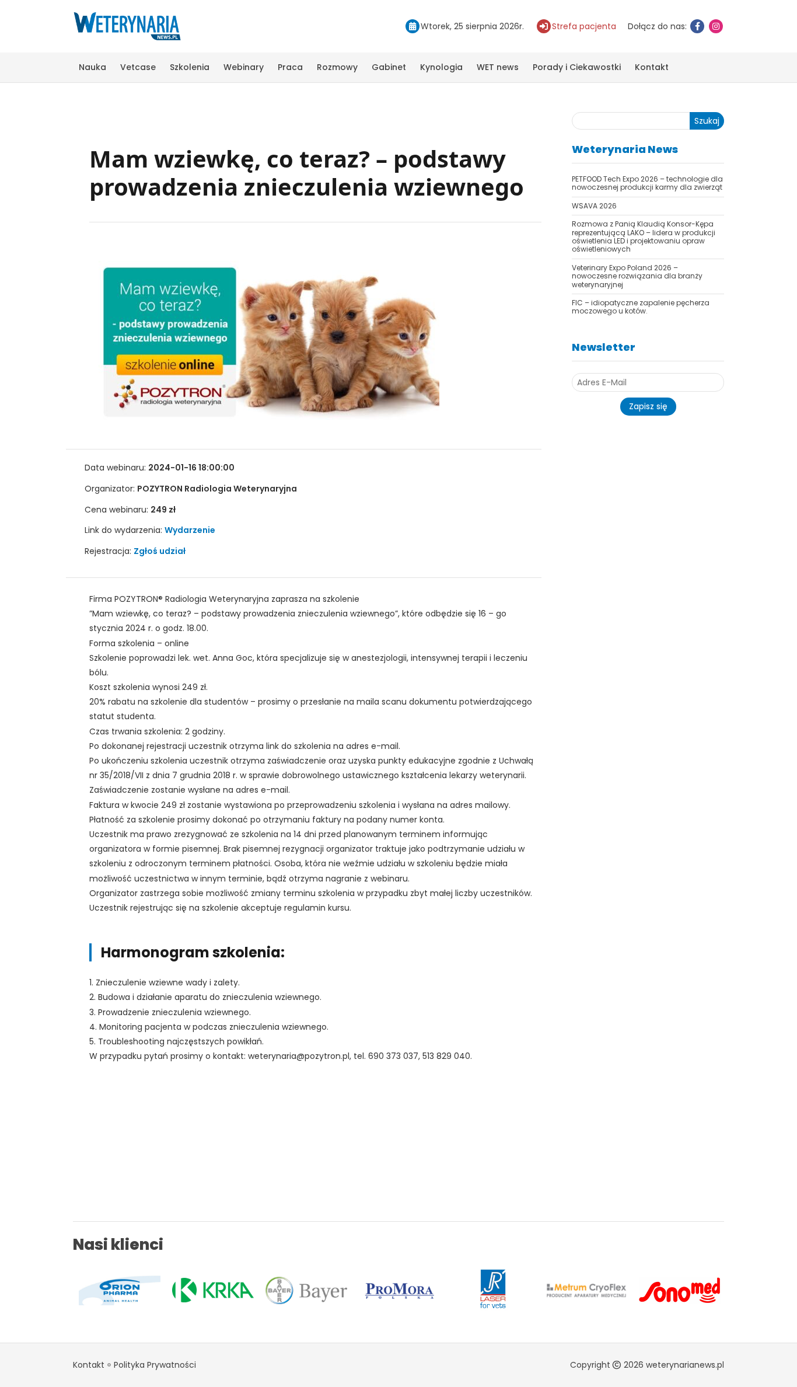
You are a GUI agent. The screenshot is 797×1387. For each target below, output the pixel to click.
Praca (290, 67)
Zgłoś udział (160, 551)
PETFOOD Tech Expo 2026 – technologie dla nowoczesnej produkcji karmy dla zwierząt (647, 183)
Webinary (243, 67)
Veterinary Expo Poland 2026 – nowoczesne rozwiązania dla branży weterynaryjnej (637, 276)
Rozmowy (337, 67)
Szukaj (706, 121)
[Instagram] (716, 26)
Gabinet (389, 67)
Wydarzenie (190, 530)
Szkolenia (189, 67)
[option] (156, 1290)
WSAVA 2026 (594, 206)
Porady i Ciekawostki (577, 67)
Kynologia (441, 67)
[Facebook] (697, 26)
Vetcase (138, 67)
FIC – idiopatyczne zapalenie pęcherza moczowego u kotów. (640, 307)
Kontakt (652, 67)
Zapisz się (648, 406)
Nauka (92, 67)
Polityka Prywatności (155, 1365)
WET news (498, 67)
